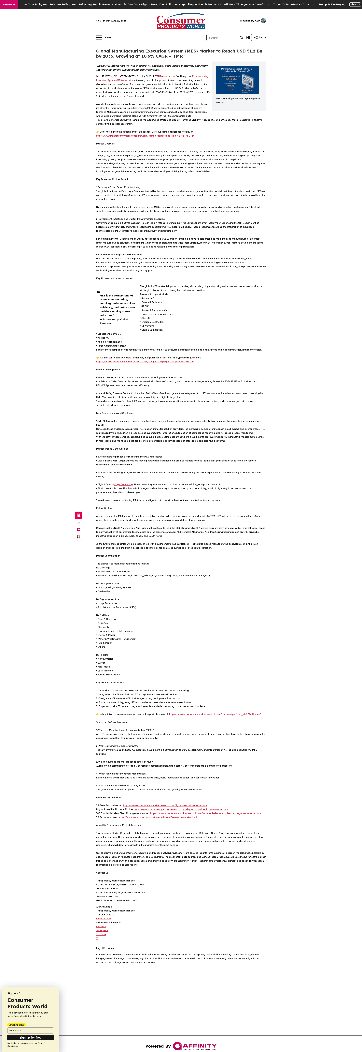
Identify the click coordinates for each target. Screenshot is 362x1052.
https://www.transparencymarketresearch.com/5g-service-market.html (157, 817)
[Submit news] (78, 515)
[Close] (55, 990)
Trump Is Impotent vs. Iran (291, 4)
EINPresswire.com (165, 76)
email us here (103, 918)
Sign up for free (30, 1037)
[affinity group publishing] (78, 529)
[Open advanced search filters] (248, 37)
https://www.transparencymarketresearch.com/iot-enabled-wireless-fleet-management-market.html (205, 813)
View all (355, 4)
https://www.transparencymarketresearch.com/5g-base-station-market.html (165, 805)
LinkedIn (101, 926)
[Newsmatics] (78, 536)
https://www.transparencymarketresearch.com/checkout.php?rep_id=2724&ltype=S (215, 714)
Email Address (16, 1024)
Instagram (102, 930)
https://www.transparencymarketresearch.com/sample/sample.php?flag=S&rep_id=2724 (145, 135)
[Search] (241, 37)
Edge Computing (123, 484)
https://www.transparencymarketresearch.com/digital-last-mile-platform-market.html (181, 809)
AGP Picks (9, 4)
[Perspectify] (78, 522)
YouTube (101, 934)
